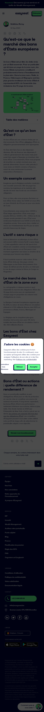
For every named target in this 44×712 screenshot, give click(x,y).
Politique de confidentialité (26, 359)
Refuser (19, 367)
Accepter (34, 367)
